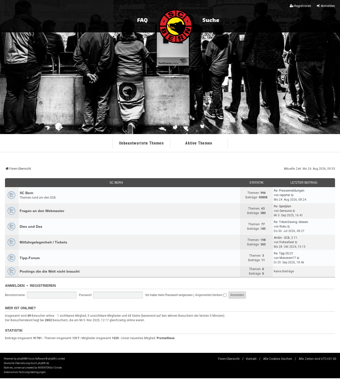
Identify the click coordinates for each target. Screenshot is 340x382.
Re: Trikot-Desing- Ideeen (291, 222)
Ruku (283, 226)
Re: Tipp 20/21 (283, 253)
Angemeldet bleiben (209, 295)
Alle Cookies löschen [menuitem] (277, 359)
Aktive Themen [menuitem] (198, 143)
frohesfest (287, 242)
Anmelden (15, 286)
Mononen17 (288, 258)
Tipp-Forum (30, 258)
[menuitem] (11, 372)
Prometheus (166, 338)
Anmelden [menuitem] (328, 6)
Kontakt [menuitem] (251, 359)
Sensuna (286, 211)
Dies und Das (31, 227)
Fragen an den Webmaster (42, 211)
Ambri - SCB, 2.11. (286, 237)
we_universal (17, 367)
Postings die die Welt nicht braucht (50, 271)
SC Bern (116, 182)
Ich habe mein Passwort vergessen (169, 295)
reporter (285, 195)
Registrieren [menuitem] (302, 6)
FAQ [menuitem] (142, 20)
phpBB (21, 358)
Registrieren (43, 286)
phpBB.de (43, 363)
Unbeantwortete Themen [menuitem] (141, 143)
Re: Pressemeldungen (289, 190)
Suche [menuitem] (210, 20)
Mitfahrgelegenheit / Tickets (43, 242)
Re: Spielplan (282, 206)
